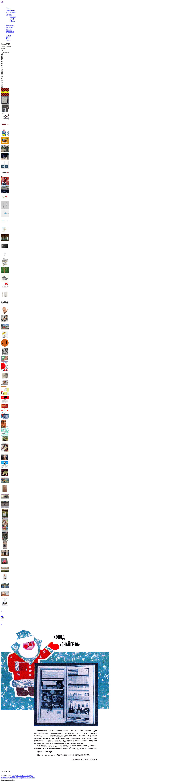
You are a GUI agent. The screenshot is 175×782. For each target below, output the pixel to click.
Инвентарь (10, 10)
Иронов (9, 30)
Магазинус (10, 25)
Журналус (10, 32)
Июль (12, 21)
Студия (9, 15)
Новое (8, 8)
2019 (12, 19)
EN (2, 2)
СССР (12, 17)
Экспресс (9, 27)
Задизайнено (11, 12)
